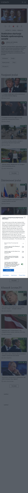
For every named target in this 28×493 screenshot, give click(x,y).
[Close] (25, 217)
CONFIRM (8, 270)
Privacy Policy (22, 275)
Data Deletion (6, 275)
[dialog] (14, 246)
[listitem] (14, 243)
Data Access (14, 275)
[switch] (22, 247)
